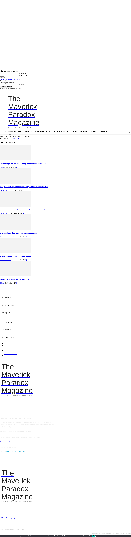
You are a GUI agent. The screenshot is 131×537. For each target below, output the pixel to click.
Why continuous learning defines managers (17, 256)
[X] (127, 91)
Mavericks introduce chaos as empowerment (13, 302)
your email (21, 84)
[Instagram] (119, 91)
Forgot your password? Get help (10, 79)
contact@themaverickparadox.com (15, 451)
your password (22, 75)
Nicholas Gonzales (5, 237)
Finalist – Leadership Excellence (10, 294)
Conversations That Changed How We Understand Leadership (24, 210)
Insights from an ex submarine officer (14, 279)
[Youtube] (130, 91)
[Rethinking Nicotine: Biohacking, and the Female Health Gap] (15, 160)
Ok (93, 536)
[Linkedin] (122, 91)
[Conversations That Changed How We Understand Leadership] (15, 206)
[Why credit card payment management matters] (15, 229)
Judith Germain (4, 190)
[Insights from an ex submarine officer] (15, 275)
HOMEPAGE (15, 138)
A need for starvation (7, 309)
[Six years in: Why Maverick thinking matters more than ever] (15, 183)
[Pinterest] (125, 91)
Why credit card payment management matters (18, 233)
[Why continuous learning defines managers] (15, 252)
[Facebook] (116, 91)
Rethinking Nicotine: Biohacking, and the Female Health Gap (24, 164)
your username (22, 73)
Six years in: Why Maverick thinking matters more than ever (24, 187)
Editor (2, 167)
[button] (128, 131)
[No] (95, 536)
